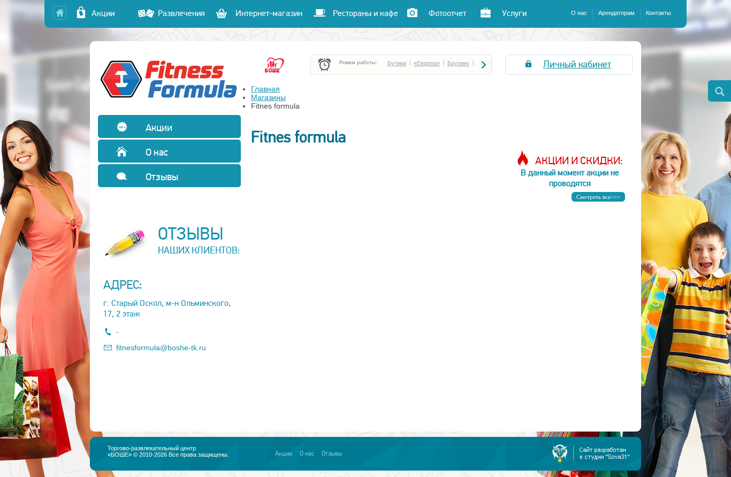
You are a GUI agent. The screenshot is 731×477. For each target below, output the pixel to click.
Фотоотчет (447, 13)
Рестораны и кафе (365, 13)
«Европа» (427, 63)
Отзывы (160, 177)
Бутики (396, 63)
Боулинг (458, 63)
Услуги (514, 13)
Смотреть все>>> (598, 197)
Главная (265, 88)
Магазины (268, 97)
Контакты (658, 13)
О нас (579, 13)
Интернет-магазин (268, 13)
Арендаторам (616, 13)
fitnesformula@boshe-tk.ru (161, 347)
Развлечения (181, 13)
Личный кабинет (577, 64)
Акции (109, 13)
